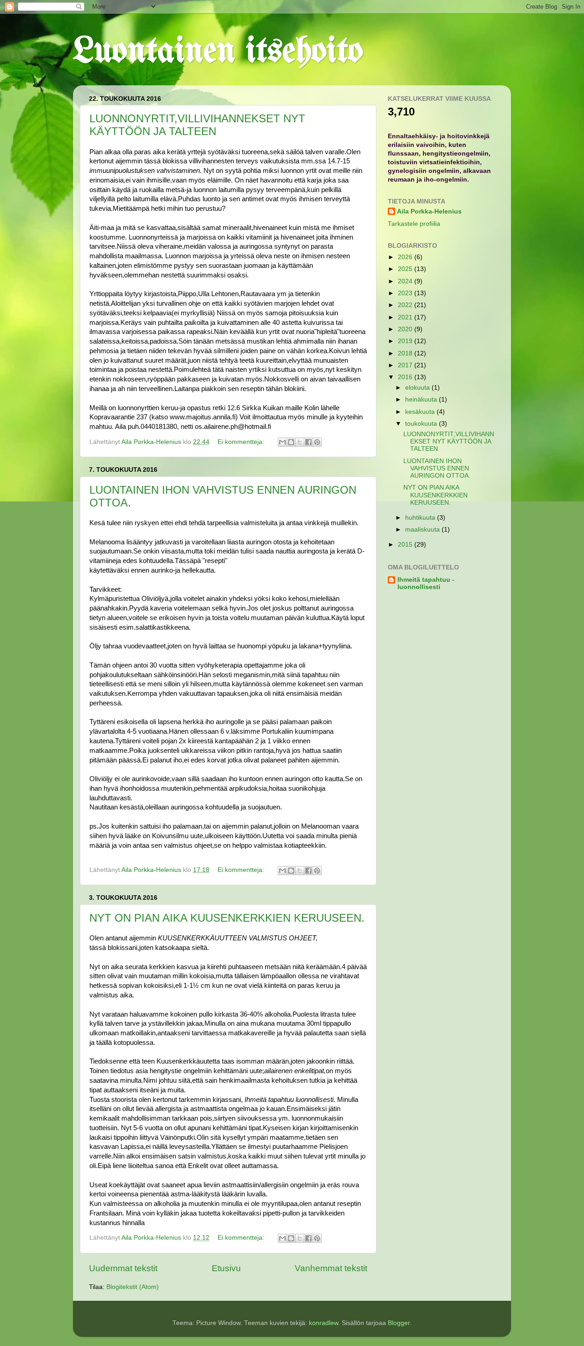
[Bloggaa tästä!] (291, 442)
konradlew (323, 1323)
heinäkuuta (422, 399)
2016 (406, 377)
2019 (406, 341)
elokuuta (418, 387)
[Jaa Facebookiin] (308, 442)
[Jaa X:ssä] (299, 442)
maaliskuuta (423, 529)
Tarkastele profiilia (414, 223)
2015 (406, 544)
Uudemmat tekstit (123, 1268)
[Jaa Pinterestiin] (317, 442)
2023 (406, 293)
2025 (406, 269)
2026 (406, 257)
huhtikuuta (421, 517)
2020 (406, 329)
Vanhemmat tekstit (331, 1268)
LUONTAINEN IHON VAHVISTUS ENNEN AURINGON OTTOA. (436, 468)
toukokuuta (422, 423)
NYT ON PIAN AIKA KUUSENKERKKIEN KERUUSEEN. (227, 918)
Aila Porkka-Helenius (429, 211)
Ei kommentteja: (242, 441)
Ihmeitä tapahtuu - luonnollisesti (425, 583)
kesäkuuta (421, 411)
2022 (406, 305)
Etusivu (226, 1268)
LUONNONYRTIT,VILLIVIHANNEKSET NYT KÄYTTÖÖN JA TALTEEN (197, 124)
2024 (406, 281)
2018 (406, 353)
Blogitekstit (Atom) (132, 1286)
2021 (406, 317)
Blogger (399, 1323)
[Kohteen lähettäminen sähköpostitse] (282, 442)
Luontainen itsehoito (218, 52)
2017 (406, 365)
